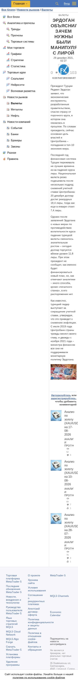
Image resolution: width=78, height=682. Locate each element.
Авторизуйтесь (61, 395)
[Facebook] (52, 628)
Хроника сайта (33, 581)
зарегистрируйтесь (63, 398)
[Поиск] (57, 3)
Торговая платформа (14, 578)
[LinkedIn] (52, 634)
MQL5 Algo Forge (12, 640)
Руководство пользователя (14, 610)
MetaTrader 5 (58, 575)
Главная (19, 3)
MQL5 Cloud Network (13, 633)
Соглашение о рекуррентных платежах (36, 600)
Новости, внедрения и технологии (13, 599)
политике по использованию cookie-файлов (39, 677)
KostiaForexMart (64, 78)
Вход (67, 3)
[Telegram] (58, 628)
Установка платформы (13, 656)
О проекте (34, 575)
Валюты (64, 15)
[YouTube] (69, 628)
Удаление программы (13, 663)
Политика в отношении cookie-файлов (34, 637)
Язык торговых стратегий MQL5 (12, 622)
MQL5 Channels (59, 595)
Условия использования (37, 589)
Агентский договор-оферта (34, 611)
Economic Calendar (55, 614)
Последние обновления (14, 589)
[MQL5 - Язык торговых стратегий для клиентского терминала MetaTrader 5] (5, 3)
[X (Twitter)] (64, 628)
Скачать (14, 648)
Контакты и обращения (35, 648)
